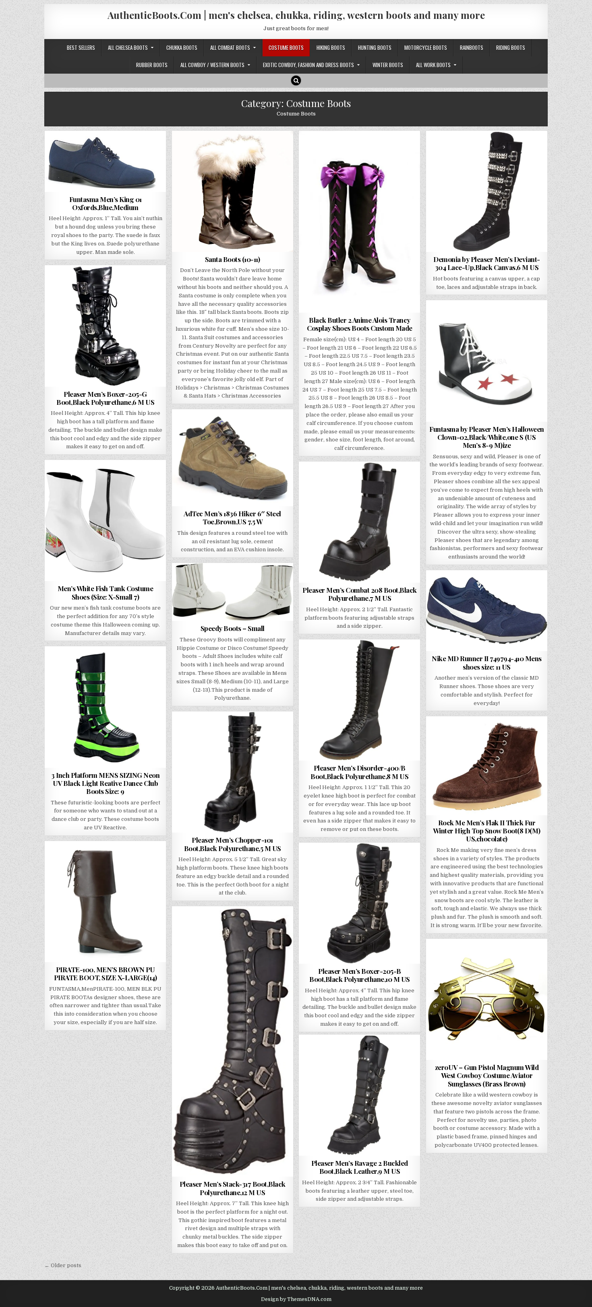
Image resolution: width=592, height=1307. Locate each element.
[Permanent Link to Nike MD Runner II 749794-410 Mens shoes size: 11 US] (486, 610)
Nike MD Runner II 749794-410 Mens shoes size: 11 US (487, 662)
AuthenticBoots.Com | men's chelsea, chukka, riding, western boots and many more (296, 14)
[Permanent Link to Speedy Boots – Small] (232, 592)
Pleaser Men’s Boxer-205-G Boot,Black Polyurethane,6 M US (105, 398)
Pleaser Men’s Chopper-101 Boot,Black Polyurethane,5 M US (232, 843)
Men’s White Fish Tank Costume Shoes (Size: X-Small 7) (105, 592)
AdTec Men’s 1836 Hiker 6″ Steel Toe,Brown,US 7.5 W (232, 517)
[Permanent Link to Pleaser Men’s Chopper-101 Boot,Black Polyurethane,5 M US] (232, 772)
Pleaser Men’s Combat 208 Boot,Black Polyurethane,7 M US (359, 593)
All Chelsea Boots (128, 47)
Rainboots (471, 47)
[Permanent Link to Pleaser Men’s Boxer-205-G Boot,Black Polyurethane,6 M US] (105, 325)
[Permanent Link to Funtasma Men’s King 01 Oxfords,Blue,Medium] (105, 161)
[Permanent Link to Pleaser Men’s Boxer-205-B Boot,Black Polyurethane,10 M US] (359, 903)
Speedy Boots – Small (233, 628)
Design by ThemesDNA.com (296, 1299)
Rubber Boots (152, 65)
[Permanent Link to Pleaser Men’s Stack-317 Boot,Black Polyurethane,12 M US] (232, 1041)
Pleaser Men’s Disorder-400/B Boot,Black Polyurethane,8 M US (359, 771)
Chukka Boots (181, 47)
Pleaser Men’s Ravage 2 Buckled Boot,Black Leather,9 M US (359, 1167)
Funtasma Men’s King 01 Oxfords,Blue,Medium (105, 203)
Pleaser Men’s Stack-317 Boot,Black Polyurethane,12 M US (233, 1187)
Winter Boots (388, 65)
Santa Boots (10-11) (232, 259)
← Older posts (62, 1265)
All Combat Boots (230, 47)
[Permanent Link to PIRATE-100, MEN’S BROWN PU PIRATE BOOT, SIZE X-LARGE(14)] (105, 901)
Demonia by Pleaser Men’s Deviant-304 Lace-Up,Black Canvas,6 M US (486, 263)
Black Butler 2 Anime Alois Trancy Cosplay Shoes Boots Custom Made (359, 323)
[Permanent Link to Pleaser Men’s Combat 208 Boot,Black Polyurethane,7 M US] (359, 522)
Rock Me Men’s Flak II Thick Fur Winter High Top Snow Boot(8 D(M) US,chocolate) (486, 830)
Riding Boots (510, 47)
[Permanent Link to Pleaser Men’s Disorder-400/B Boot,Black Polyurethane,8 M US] (359, 700)
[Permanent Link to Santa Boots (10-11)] (232, 191)
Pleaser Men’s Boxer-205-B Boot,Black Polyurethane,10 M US (359, 975)
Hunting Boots (374, 47)
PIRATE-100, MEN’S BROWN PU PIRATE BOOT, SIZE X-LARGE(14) (105, 973)
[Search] (296, 80)
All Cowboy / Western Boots (212, 65)
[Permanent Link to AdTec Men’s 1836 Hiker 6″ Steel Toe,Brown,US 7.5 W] (232, 457)
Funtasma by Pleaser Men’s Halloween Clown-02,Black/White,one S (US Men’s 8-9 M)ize (486, 437)
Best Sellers (81, 47)
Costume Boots (286, 47)
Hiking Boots (331, 47)
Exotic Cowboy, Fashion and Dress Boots (308, 65)
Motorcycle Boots (425, 47)
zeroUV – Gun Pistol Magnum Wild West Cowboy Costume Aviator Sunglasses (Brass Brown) (487, 1075)
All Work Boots (433, 65)
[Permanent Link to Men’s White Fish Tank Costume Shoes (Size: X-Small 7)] (105, 520)
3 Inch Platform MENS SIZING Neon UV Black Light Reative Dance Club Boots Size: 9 (105, 783)
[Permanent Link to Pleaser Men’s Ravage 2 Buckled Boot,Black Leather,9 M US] (359, 1095)
